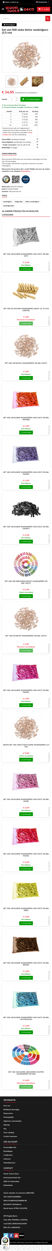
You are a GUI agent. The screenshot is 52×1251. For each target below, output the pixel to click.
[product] (26, 236)
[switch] (5, 1247)
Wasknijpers (25, 171)
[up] (16, 98)
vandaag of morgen (14, 139)
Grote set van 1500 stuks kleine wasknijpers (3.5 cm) (26, 746)
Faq (5, 1129)
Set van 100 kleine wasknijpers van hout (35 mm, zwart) (26, 528)
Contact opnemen (10, 1136)
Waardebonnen (9, 1163)
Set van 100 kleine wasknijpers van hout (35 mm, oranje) (26, 419)
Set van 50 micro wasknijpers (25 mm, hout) (26, 636)
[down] (16, 100)
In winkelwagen (31, 99)
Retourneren (8, 1113)
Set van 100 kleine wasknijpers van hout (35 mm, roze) (26, 800)
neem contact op (11, 2)
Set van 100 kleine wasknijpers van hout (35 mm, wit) (26, 255)
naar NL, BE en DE (16, 145)
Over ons (7, 1106)
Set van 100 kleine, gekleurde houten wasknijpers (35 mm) (26, 1073)
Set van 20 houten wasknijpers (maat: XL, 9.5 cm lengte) (26, 310)
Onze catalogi (9, 1132)
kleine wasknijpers (32, 202)
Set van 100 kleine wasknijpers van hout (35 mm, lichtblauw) (26, 1018)
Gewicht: (5, 191)
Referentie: (6, 187)
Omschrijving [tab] (9, 153)
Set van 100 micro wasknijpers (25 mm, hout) (26, 363)
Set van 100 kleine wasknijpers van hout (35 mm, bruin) (26, 964)
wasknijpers (7, 202)
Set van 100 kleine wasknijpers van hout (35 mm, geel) (26, 909)
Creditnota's (8, 1155)
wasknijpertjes (8, 206)
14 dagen (10, 147)
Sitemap (7, 1125)
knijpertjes (19, 202)
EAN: (4, 189)
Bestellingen (8, 1151)
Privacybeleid (8, 1117)
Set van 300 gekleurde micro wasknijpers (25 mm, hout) (26, 582)
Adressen (7, 1159)
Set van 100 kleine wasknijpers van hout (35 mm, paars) (26, 473)
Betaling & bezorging (11, 1109)
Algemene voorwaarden (13, 1121)
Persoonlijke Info (10, 1147)
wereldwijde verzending (16, 142)
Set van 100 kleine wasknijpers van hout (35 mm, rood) (26, 855)
